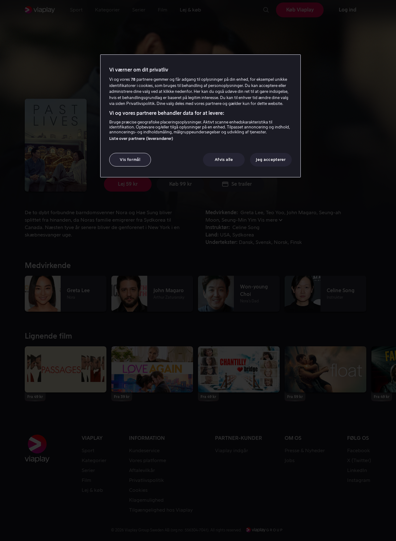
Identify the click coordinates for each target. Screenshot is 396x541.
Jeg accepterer (271, 160)
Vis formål (130, 160)
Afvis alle (224, 160)
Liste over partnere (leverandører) (141, 138)
